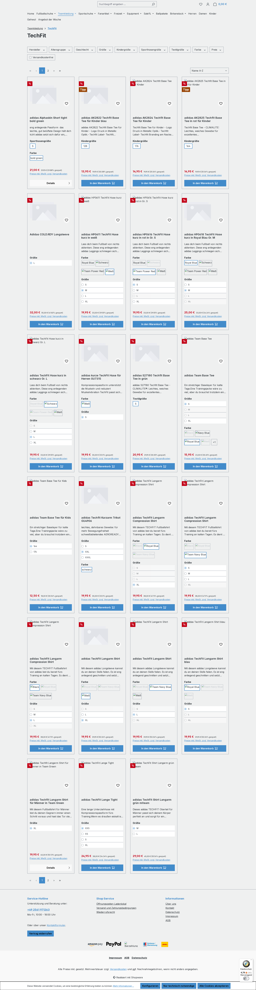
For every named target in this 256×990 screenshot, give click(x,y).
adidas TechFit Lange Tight (99, 799)
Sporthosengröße (151, 49)
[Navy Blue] (202, 433)
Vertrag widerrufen (40, 933)
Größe (103, 49)
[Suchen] (153, 4)
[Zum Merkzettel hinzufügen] (66, 103)
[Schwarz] (102, 263)
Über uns (170, 903)
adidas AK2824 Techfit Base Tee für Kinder (152, 119)
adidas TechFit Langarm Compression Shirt (149, 519)
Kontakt (169, 907)
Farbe (198, 49)
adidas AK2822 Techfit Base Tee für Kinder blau (100, 119)
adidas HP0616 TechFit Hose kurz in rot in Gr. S (151, 236)
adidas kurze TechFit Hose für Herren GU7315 (101, 377)
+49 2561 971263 (38, 909)
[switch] (246, 978)
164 (188, 146)
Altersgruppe (58, 49)
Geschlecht (82, 49)
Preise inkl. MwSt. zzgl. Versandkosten (48, 174)
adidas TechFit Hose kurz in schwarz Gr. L (48, 377)
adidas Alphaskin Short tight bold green (48, 119)
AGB (168, 920)
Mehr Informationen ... (123, 986)
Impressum (171, 916)
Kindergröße (124, 49)
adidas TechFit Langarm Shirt (100, 658)
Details (51, 183)
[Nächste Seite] (54, 70)
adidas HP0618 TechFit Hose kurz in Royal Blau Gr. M (203, 236)
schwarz (87, 569)
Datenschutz (172, 912)
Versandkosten (118, 969)
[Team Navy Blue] (195, 555)
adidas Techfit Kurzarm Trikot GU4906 (100, 519)
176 (137, 146)
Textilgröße (178, 49)
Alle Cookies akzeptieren (214, 985)
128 (85, 146)
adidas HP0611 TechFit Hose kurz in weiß (99, 236)
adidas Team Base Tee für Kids (50, 517)
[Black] (35, 687)
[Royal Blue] (192, 442)
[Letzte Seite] (60, 70)
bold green (36, 158)
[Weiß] (109, 272)
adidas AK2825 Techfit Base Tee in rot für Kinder (203, 119)
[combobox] (123, 4)
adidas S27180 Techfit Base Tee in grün (151, 377)
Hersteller (35, 49)
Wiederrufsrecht (105, 912)
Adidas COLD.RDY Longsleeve (49, 234)
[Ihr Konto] (207, 4)
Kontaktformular (56, 925)
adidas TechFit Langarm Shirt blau (203, 660)
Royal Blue (88, 262)
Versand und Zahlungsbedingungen (116, 907)
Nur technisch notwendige (178, 985)
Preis (215, 49)
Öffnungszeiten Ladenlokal (111, 903)
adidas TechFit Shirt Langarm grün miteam (152, 801)
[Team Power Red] (92, 272)
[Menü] (251, 960)
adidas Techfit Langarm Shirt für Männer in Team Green (49, 801)
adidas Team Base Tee (199, 375)
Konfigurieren (150, 985)
